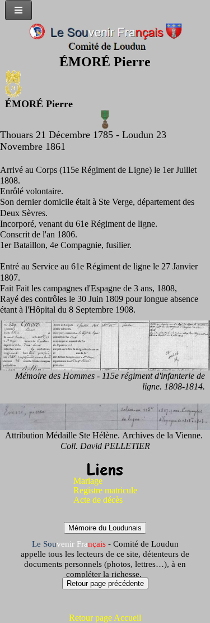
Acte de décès (98, 500)
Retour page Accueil (105, 617)
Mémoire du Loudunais (105, 528)
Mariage (87, 480)
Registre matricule (105, 490)
